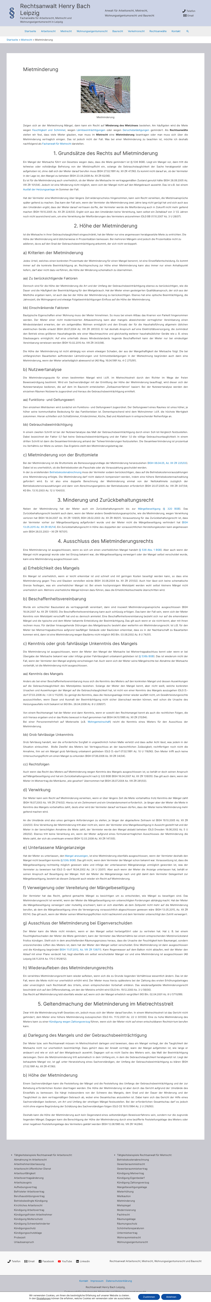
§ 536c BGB (68, 860)
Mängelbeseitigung (149, 508)
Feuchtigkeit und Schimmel (48, 130)
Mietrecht (66, 31)
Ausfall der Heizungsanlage (39, 189)
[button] (187, 31)
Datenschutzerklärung (119, 1280)
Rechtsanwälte (158, 31)
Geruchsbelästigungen (136, 130)
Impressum (97, 1280)
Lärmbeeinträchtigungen (91, 130)
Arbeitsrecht (48, 31)
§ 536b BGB (146, 656)
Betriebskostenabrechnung (65, 472)
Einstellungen (44, 1298)
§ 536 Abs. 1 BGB (150, 549)
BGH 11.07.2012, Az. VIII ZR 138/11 (80, 949)
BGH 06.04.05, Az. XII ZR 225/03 (167, 463)
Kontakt (176, 31)
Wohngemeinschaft (99, 721)
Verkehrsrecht (136, 31)
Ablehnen (171, 1296)
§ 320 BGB (172, 508)
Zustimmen (149, 1296)
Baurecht (117, 31)
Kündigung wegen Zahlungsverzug (69, 1021)
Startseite (30, 31)
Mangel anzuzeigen (76, 855)
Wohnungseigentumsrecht (92, 31)
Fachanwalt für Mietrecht (56, 143)
